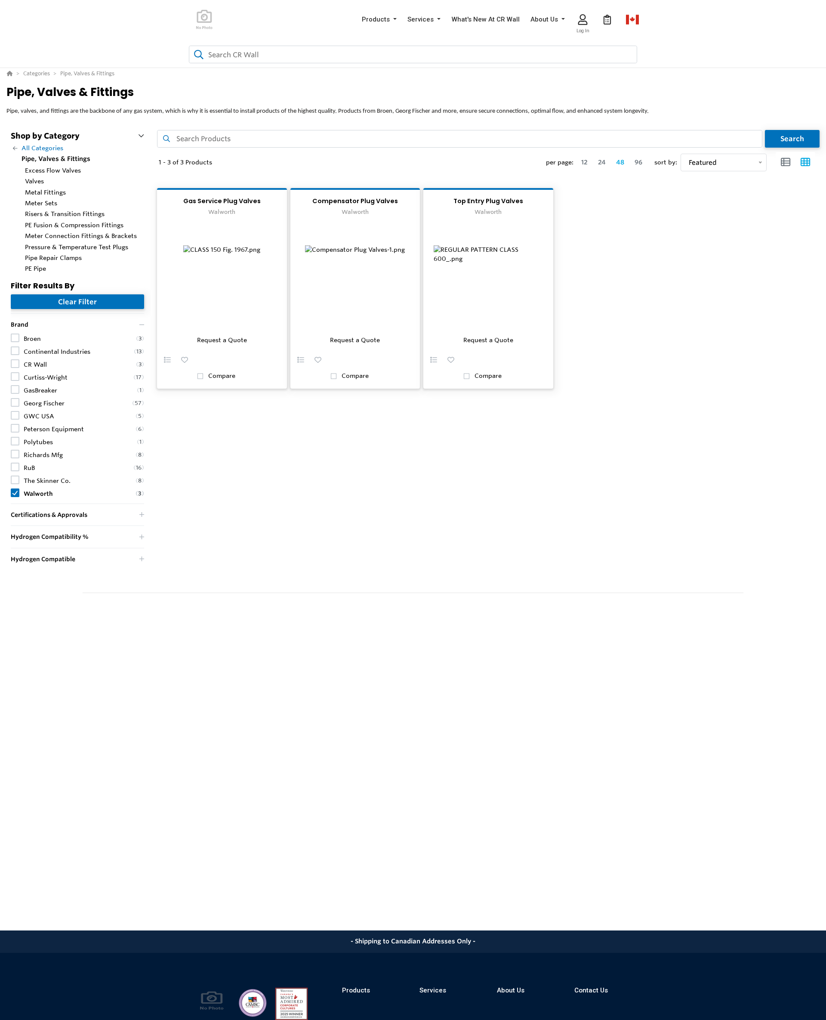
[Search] (197, 54)
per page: (559, 162)
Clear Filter (77, 301)
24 (602, 162)
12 (584, 162)
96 (638, 162)
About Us (510, 990)
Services (432, 990)
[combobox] (413, 54)
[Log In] (582, 19)
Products (356, 990)
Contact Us (591, 990)
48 (620, 162)
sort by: (665, 162)
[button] (379, 19)
